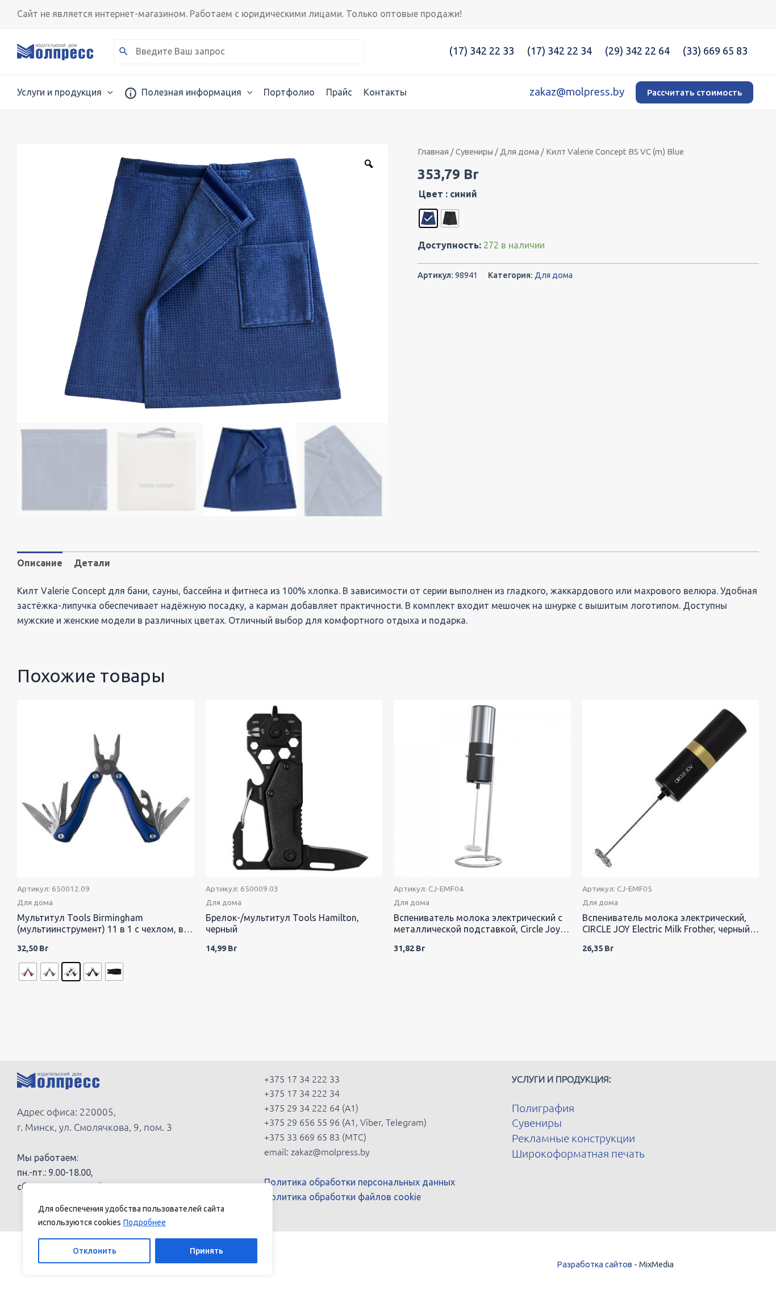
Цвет (431, 194)
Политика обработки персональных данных (359, 1182)
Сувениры (474, 151)
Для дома (519, 151)
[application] (107, 92)
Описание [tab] (39, 563)
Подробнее (144, 1222)
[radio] (428, 218)
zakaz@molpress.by (576, 92)
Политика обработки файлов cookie (342, 1197)
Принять (206, 1250)
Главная (433, 151)
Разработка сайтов (594, 1264)
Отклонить (94, 1250)
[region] (148, 1229)
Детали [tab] (92, 563)
